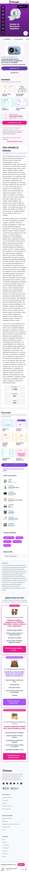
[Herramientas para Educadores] (3, 32)
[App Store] (6, 788)
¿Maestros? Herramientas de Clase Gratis (14, 465)
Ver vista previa (12, 118)
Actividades (7, 39)
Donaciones (5, 853)
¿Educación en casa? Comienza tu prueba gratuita (13, 469)
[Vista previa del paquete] (5, 116)
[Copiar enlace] (3, 25)
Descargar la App (6, 809)
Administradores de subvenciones (10, 824)
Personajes (5, 800)
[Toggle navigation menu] (26, 1)
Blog (3, 839)
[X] (17, 783)
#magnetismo (7, 541)
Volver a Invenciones (11, 556)
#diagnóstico (19, 537)
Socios (4, 830)
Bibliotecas (5, 821)
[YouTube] (14, 783)
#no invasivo (7, 545)
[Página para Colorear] (3, 11)
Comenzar (21, 864)
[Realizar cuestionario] (3, 18)
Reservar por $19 (14, 68)
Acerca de (4, 851)
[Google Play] (15, 788)
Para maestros (19, 39)
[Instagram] (3, 783)
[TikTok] (10, 783)
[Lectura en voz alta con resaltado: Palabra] (22, 869)
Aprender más (17, 73)
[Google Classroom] (3, 28)
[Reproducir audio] (25, 33)
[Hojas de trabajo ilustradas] (3, 14)
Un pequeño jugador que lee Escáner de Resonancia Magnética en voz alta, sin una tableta (11, 60)
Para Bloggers (5, 845)
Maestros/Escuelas (7, 818)
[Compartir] (3, 21)
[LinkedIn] (21, 783)
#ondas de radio (17, 541)
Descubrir (4, 803)
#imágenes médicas (9, 537)
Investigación (5, 848)
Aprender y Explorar (7, 797)
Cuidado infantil (6, 827)
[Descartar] (27, 864)
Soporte (4, 856)
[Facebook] (7, 783)
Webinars (4, 842)
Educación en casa (7, 806)
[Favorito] (3, 7)
